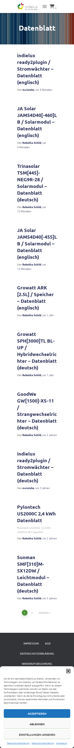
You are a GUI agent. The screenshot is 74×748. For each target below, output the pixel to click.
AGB (47, 643)
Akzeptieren (37, 713)
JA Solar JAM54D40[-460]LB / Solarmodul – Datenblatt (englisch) (37, 121)
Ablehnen (37, 724)
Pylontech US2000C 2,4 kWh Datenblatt (36, 513)
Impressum (61, 743)
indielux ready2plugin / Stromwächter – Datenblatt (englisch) (35, 68)
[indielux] (28, 7)
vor (43, 89)
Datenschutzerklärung (18, 743)
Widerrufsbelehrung (37, 664)
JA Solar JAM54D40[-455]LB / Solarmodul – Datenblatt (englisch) (37, 243)
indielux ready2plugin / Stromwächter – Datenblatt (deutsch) (35, 467)
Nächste (44, 612)
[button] (68, 671)
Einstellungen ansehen (37, 735)
